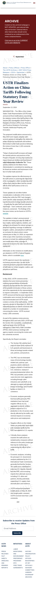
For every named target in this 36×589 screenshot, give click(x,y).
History (28, 551)
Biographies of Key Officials (29, 563)
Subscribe (17, 533)
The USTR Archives (10, 70)
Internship (29, 574)
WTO (15, 563)
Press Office (25, 68)
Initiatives (17, 544)
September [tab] (19, 57)
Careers (28, 572)
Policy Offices (14, 68)
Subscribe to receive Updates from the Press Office (19, 522)
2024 (13, 72)
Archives (28, 577)
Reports (4, 567)
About (5, 68)
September (21, 72)
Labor (15, 549)
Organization (30, 554)
